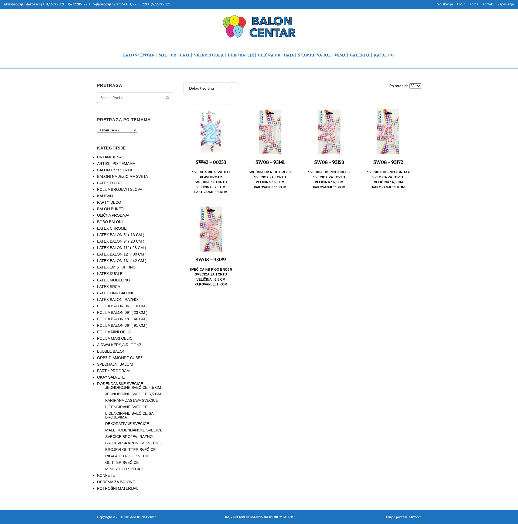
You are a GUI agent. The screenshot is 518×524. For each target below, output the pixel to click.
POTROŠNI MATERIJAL (117, 488)
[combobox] (210, 88)
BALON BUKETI (110, 209)
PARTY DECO (109, 202)
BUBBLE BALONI (112, 351)
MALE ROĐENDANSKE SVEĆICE (133, 430)
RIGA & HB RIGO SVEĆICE (128, 456)
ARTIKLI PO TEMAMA (116, 163)
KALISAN (105, 196)
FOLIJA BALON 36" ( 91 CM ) (122, 325)
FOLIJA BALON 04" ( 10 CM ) (122, 306)
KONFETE (106, 475)
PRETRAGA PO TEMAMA (124, 119)
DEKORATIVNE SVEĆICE (127, 423)
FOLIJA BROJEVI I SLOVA (119, 189)
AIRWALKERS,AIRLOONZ (119, 345)
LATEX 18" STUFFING (116, 267)
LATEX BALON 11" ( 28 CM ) (121, 248)
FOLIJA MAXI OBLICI (115, 338)
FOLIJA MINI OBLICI (114, 332)
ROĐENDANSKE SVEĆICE (120, 384)
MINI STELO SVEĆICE (124, 469)
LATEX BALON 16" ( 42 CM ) (121, 260)
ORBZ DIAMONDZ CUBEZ (120, 358)
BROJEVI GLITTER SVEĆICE (130, 449)
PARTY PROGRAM (113, 371)
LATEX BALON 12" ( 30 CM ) (121, 254)
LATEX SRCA (108, 286)
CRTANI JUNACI (111, 157)
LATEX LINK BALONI (115, 293)
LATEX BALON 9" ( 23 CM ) (120, 241)
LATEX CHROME (112, 228)
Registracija (444, 4)
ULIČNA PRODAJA (113, 215)
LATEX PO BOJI (111, 183)
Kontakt (487, 4)
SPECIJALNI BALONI (115, 364)
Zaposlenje (505, 4)
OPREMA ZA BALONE (116, 482)
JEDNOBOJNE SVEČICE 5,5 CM (133, 394)
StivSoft (415, 517)
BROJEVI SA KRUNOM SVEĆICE (133, 443)
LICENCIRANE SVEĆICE (126, 407)
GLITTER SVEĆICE (122, 462)
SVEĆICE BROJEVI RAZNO (129, 436)
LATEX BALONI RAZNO (117, 299)
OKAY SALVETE (111, 377)
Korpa (473, 4)
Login (461, 4)
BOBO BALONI (110, 222)
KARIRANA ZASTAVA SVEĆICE (131, 400)
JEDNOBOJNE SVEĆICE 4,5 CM (133, 387)
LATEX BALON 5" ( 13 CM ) (120, 235)
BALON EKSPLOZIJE (115, 170)
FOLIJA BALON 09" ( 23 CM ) (122, 312)
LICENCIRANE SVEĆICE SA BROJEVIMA (129, 415)
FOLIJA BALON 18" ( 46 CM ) (122, 319)
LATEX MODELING (113, 280)
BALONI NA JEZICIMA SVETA (122, 176)
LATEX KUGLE (109, 273)
